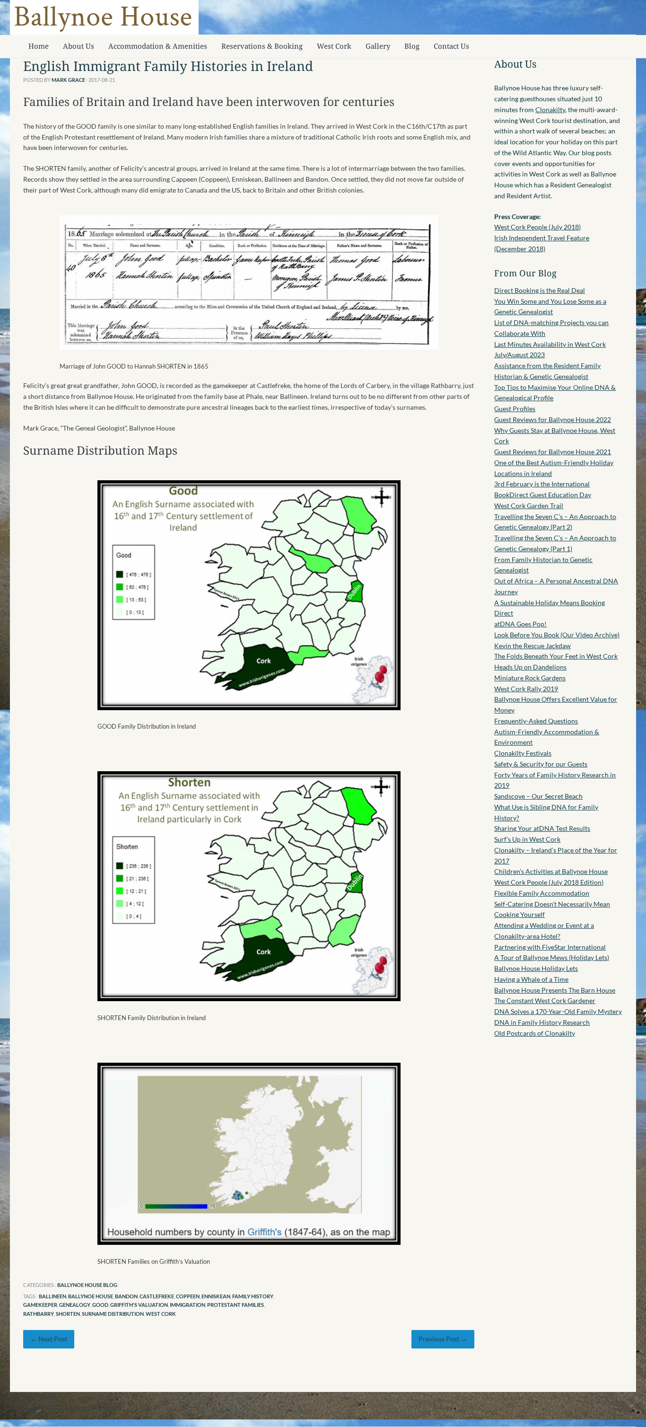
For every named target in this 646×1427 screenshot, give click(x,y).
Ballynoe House (90, 1296)
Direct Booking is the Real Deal (539, 290)
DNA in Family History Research (542, 1022)
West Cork (334, 46)
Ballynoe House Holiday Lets (536, 968)
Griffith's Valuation (139, 1305)
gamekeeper (40, 1305)
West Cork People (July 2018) (537, 227)
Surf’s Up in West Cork (527, 839)
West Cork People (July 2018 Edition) (548, 882)
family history (252, 1296)
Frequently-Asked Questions (536, 721)
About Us (78, 46)
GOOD (100, 1305)
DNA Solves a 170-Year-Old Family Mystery (558, 1011)
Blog (411, 46)
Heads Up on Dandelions (530, 667)
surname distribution (113, 1314)
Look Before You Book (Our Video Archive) (557, 635)
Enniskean (215, 1296)
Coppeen (188, 1296)
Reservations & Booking (262, 46)
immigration (187, 1305)
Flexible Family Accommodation (541, 893)
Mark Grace (68, 80)
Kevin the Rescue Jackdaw (532, 646)
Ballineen (52, 1296)
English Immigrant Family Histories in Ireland (168, 66)
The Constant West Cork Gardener (544, 1000)
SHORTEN (68, 1314)
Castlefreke (157, 1296)
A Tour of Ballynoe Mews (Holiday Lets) (551, 957)
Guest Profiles (514, 409)
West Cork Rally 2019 (526, 689)
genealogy (74, 1305)
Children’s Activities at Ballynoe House (551, 871)
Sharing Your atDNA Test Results (542, 828)
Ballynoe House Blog (87, 1285)
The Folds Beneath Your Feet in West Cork (556, 656)
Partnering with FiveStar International (550, 947)
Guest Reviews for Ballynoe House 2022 (552, 419)
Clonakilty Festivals (522, 753)
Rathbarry (38, 1314)
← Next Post (48, 1339)
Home (38, 46)
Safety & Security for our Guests (540, 764)
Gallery (378, 46)
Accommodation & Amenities (157, 46)
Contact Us (451, 46)
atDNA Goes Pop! (520, 624)
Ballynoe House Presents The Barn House (554, 990)
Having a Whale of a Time (531, 979)
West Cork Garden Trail (528, 506)
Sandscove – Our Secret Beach (538, 796)
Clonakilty (550, 110)
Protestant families (235, 1305)
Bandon (126, 1296)
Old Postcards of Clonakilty (534, 1033)
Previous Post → (443, 1339)
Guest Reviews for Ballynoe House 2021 (552, 452)
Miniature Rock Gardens (530, 678)
